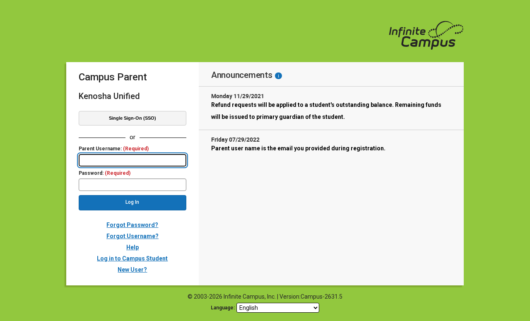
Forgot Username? (132, 236)
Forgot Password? (132, 225)
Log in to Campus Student (132, 258)
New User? (132, 270)
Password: (104, 173)
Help (132, 247)
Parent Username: (114, 149)
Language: (223, 307)
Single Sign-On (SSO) (132, 118)
